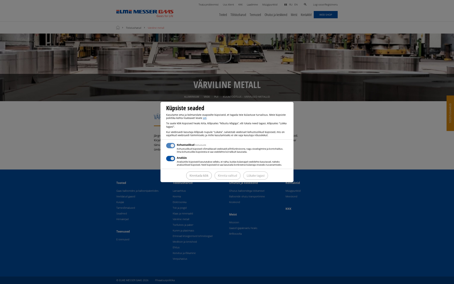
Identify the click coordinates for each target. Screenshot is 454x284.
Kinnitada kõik (199, 176)
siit (204, 118)
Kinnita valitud (227, 176)
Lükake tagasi (256, 176)
